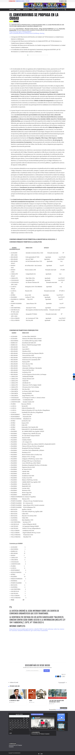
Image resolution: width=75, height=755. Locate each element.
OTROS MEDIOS (39, 9)
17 (10, 725)
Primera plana (16, 21)
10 (10, 723)
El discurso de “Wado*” (14, 700)
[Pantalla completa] (53, 728)
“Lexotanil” (61, 682)
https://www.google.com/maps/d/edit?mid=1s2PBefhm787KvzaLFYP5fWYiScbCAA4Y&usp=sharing (26, 32)
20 (19, 725)
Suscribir (47, 670)
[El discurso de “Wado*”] (17, 689)
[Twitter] (58, 676)
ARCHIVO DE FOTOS (26, 9)
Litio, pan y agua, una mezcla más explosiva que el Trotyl (56, 701)
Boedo (30, 700)
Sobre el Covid (14, 682)
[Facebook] (56, 676)
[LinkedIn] (60, 676)
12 (16, 723)
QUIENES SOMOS (11, 9)
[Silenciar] (51, 728)
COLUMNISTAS (18, 9)
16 (27, 723)
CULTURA (33, 9)
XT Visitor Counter (61, 709)
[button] (20, 9)
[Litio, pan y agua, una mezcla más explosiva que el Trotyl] (57, 689)
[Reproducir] (32, 728)
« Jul (10, 733)
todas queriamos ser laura (22, 1)
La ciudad (11, 21)
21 (21, 725)
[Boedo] (37, 689)
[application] (42, 722)
